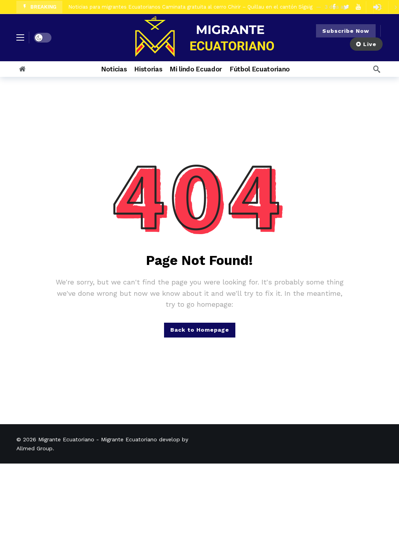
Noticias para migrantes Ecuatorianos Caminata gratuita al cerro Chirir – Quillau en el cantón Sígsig (190, 7)
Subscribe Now (345, 31)
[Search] (377, 69)
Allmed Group (34, 448)
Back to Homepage (199, 330)
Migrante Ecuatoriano (66, 439)
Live (369, 44)
